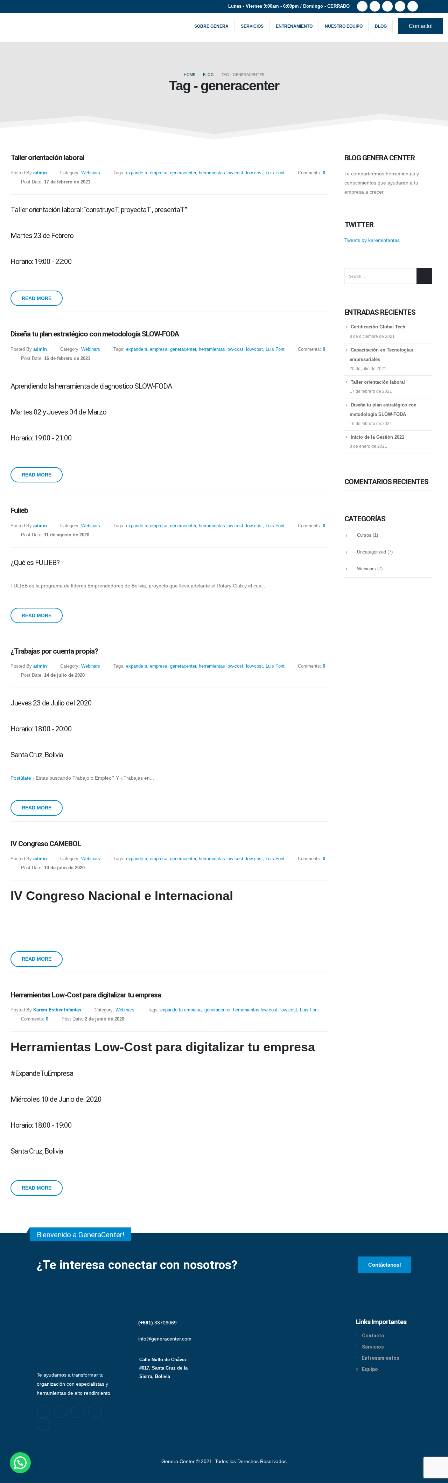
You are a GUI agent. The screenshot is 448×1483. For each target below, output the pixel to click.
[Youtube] (387, 6)
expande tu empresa (146, 172)
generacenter (183, 172)
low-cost (254, 172)
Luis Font (275, 172)
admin (40, 172)
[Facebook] (362, 6)
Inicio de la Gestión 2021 (377, 437)
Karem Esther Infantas (57, 1010)
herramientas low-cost (221, 172)
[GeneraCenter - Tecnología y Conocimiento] (32, 26)
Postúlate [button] (21, 778)
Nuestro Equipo (344, 26)
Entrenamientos (380, 1358)
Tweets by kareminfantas (372, 240)
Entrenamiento (294, 26)
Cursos (364, 535)
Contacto (373, 1335)
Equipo (370, 1369)
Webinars (90, 172)
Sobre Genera (211, 26)
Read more (36, 298)
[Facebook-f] (43, 1411)
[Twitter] (375, 6)
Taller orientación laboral (378, 382)
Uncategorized (371, 552)
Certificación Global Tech (378, 326)
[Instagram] (400, 6)
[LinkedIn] (412, 6)
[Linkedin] (95, 1411)
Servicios (252, 26)
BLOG (381, 26)
